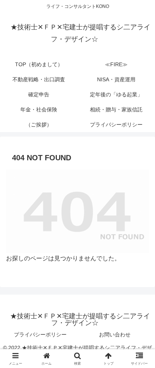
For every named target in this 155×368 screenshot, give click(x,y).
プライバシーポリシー (40, 335)
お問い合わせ (115, 335)
